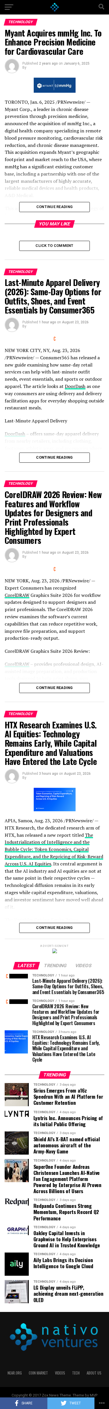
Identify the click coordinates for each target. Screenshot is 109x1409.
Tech (76, 1373)
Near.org (15, 1373)
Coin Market (38, 1373)
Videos (60, 1373)
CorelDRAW (17, 595)
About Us (94, 1373)
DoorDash (75, 386)
